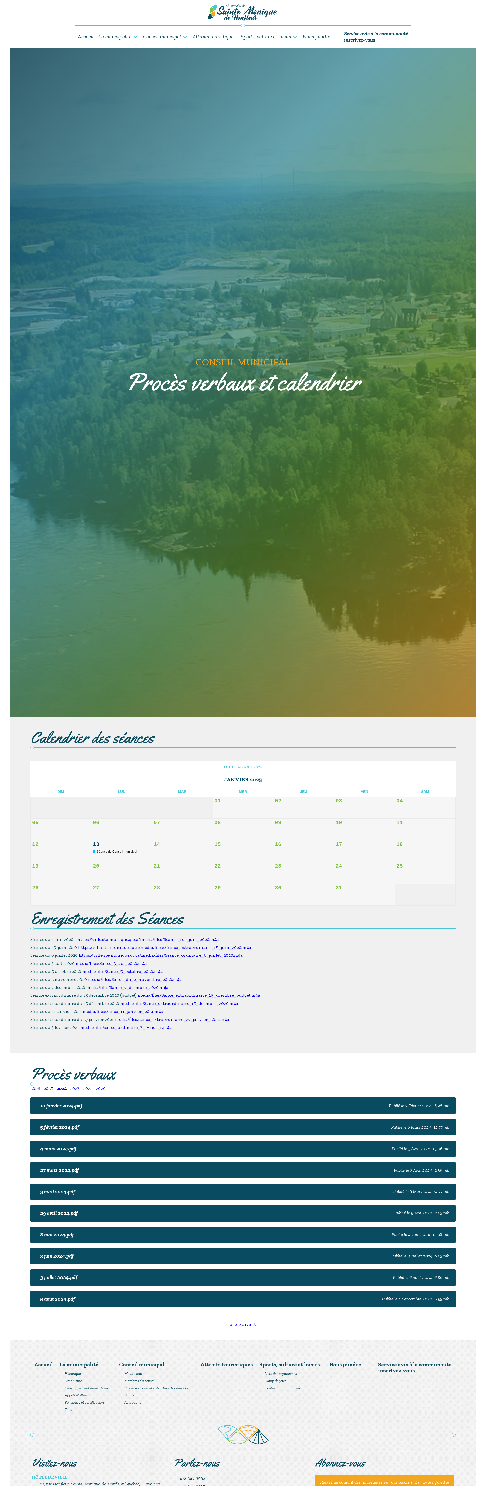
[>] (448, 780)
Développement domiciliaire (87, 1388)
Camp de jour (275, 1381)
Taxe (68, 1409)
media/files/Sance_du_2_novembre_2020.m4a (135, 979)
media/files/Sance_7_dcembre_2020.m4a (127, 987)
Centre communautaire (283, 1388)
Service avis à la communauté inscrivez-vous (376, 36)
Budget (130, 1395)
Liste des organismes (281, 1373)
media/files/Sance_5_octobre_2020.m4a (122, 971)
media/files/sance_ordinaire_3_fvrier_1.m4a (126, 1027)
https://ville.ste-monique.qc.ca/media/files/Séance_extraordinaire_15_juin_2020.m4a (164, 947)
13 (96, 844)
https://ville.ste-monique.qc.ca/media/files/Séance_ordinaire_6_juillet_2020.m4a (161, 955)
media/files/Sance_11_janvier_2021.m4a (123, 1011)
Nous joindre (316, 36)
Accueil (85, 36)
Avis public (132, 1402)
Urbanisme (73, 1381)
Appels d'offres (76, 1395)
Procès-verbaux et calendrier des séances (156, 1388)
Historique (73, 1373)
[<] (38, 780)
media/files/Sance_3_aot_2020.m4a (111, 963)
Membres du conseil (139, 1381)
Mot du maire (134, 1373)
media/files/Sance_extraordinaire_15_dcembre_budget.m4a (199, 995)
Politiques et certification (84, 1402)
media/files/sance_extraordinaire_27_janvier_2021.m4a (172, 1019)
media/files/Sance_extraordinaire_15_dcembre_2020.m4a (179, 1003)
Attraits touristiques (214, 36)
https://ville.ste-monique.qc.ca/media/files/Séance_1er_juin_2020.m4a (148, 939)
